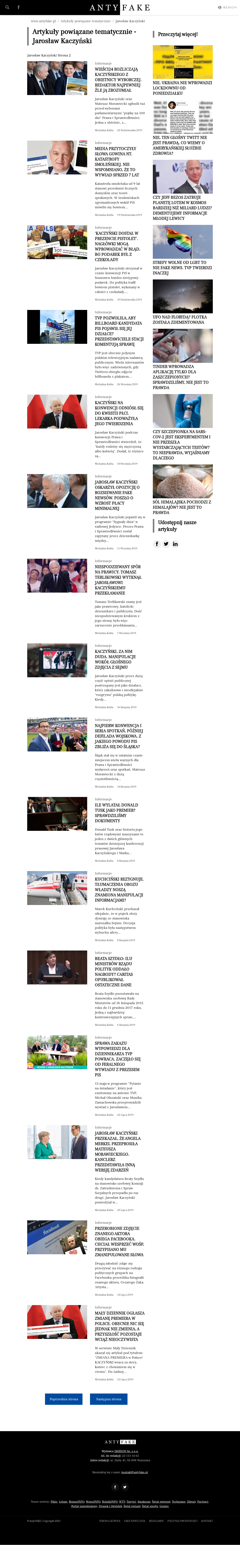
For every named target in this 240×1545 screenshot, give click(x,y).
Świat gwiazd (132, 1506)
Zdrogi (191, 1502)
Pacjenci (202, 1502)
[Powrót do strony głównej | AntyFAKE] (120, 7)
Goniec (164, 1506)
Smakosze (144, 1502)
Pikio (54, 1502)
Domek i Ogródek (110, 1506)
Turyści (131, 1502)
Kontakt (207, 1521)
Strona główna (109, 1521)
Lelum (63, 1502)
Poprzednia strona (64, 1399)
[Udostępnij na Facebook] (157, 544)
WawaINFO (93, 1502)
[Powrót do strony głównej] (120, 1442)
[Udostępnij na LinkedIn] (175, 544)
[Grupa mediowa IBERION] (227, 7)
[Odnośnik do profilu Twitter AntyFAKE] (125, 1487)
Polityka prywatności (182, 1521)
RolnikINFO (110, 1502)
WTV (122, 1502)
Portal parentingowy (84, 1506)
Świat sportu (150, 1506)
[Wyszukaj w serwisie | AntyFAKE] (7, 7)
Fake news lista (134, 1521)
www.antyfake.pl (43, 21)
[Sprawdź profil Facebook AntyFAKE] (18, 7)
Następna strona (108, 1399)
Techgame (178, 1502)
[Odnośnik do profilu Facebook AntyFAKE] (115, 1487)
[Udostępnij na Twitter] (166, 544)
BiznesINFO (76, 1502)
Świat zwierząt (161, 1502)
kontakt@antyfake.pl (135, 1472)
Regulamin (156, 1521)
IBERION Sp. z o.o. (126, 1451)
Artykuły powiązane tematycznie (86, 21)
